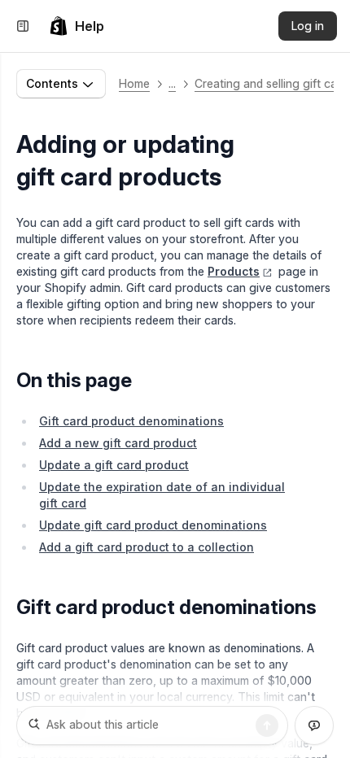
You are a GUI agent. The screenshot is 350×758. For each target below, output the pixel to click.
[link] (76, 26)
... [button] (172, 83)
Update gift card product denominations (153, 525)
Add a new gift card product (118, 443)
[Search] (267, 725)
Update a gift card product (114, 465)
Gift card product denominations (131, 421)
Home (134, 83)
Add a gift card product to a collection (146, 547)
